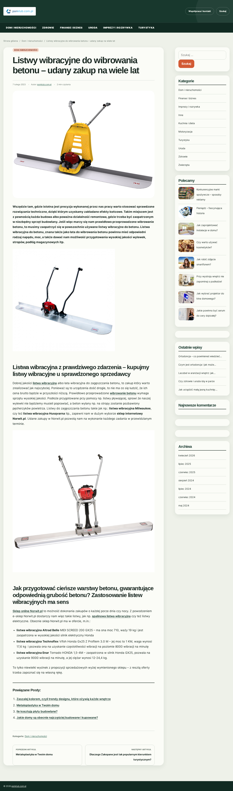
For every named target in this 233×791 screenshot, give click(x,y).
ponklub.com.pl (44, 84)
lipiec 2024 (184, 488)
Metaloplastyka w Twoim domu (38, 705)
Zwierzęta (184, 164)
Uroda (92, 27)
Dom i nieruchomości (21, 27)
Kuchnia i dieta (186, 123)
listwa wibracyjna (45, 383)
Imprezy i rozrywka (118, 27)
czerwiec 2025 (186, 472)
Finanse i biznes (71, 27)
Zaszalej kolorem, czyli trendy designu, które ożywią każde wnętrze (64, 699)
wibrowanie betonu (123, 393)
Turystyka (146, 27)
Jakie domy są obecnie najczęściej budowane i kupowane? (57, 717)
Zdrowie (48, 27)
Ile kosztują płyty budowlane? (37, 711)
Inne (180, 115)
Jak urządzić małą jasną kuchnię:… (197, 389)
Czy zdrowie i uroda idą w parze (196, 381)
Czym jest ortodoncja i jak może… (197, 364)
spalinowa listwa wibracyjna (111, 616)
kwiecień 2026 (186, 455)
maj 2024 (183, 505)
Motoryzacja (185, 131)
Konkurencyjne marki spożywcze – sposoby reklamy (208, 194)
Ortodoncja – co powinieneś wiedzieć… (200, 356)
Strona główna (10, 41)
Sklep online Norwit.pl (28, 611)
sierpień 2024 (186, 480)
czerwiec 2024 (186, 497)
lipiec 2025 (184, 463)
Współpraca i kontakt (199, 11)
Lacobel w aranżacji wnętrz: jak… (197, 373)
